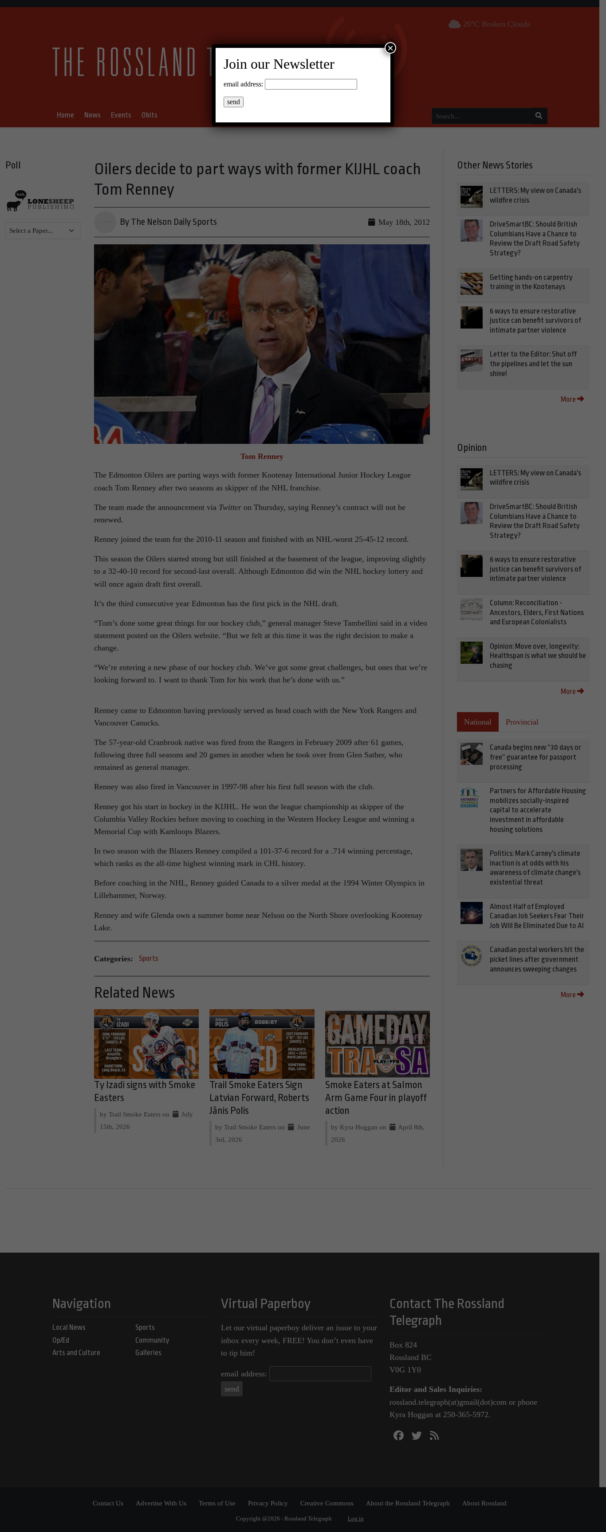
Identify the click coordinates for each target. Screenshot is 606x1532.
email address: (243, 84)
